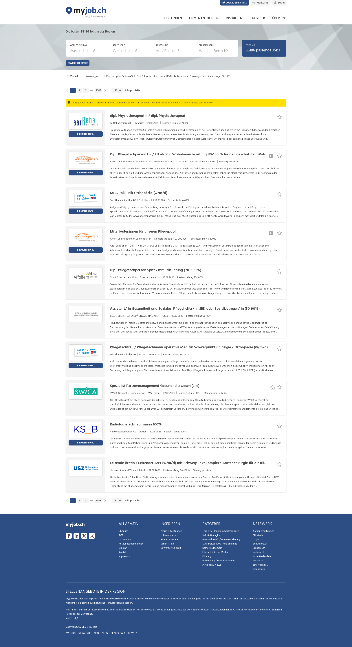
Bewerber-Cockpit (171, 548)
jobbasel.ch (259, 548)
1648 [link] (98, 90)
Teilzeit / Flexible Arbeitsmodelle (220, 531)
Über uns (123, 531)
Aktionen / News (211, 565)
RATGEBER (257, 18)
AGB (121, 535)
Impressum (124, 556)
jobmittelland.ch (262, 556)
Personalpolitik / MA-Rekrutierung (221, 539)
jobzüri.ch (258, 560)
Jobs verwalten (169, 535)
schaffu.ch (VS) (261, 565)
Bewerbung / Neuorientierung (218, 560)
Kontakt (123, 552)
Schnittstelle (168, 544)
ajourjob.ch (259, 569)
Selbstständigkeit (212, 535)
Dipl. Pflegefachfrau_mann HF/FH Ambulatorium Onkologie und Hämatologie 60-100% (184, 76)
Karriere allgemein (212, 548)
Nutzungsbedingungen (131, 544)
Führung (206, 556)
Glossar (122, 548)
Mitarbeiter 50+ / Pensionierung (219, 544)
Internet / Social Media (215, 552)
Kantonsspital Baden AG (119, 76)
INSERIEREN (234, 18)
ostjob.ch (258, 539)
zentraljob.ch (260, 544)
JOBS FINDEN (172, 18)
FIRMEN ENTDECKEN (204, 18)
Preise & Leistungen (171, 531)
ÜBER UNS (279, 18)
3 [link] (85, 90)
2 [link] (79, 90)
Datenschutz (126, 539)
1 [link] (72, 90)
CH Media (258, 535)
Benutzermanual (169, 539)
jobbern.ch (258, 552)
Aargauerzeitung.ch (263, 531)
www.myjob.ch (94, 76)
